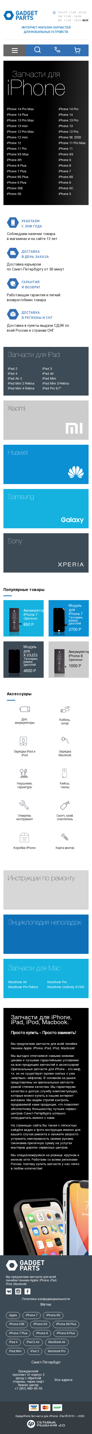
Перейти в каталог (68, 389)
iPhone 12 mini (17, 137)
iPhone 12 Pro (68, 132)
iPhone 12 (14, 143)
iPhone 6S (66, 177)
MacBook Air (17, 982)
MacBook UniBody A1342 (65, 987)
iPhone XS (66, 154)
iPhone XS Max (18, 154)
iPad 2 (12, 369)
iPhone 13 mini (17, 126)
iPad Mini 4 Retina (21, 388)
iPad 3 (47, 369)
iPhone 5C (66, 188)
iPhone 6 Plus (16, 182)
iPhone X (65, 160)
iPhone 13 (66, 126)
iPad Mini (49, 378)
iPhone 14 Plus (17, 115)
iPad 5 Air (32, 1342)
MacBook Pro (57, 982)
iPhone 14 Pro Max (20, 109)
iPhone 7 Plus (16, 171)
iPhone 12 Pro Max (20, 132)
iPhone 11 (66, 149)
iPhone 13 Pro (68, 120)
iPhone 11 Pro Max (72, 143)
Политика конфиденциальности (46, 1299)
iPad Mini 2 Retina (21, 383)
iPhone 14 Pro (68, 109)
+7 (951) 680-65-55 (28, 1388)
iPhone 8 (65, 165)
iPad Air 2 (15, 378)
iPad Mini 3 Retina (55, 383)
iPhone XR (14, 160)
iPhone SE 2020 (70, 137)
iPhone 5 (65, 194)
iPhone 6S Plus (17, 177)
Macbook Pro (57, 1351)
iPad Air (48, 373)
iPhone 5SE (15, 188)
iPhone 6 (65, 182)
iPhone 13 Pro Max (20, 120)
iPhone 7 (65, 171)
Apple (13, 1315)
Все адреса (63, 1380)
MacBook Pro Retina (23, 987)
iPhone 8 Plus (16, 165)
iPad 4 (12, 373)
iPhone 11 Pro (16, 149)
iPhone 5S (14, 194)
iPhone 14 (66, 115)
